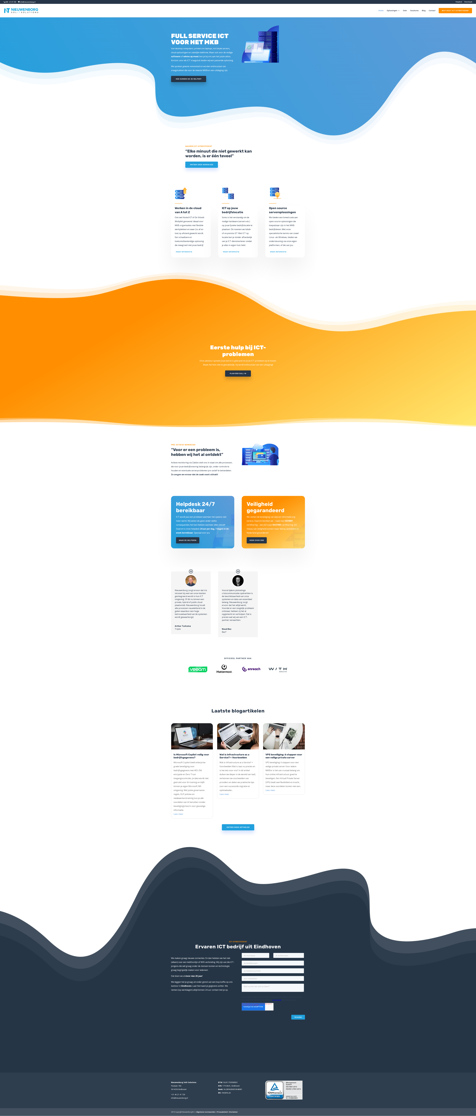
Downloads (468, 2)
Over (405, 10)
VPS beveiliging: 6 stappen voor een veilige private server (284, 756)
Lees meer (178, 814)
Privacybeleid (222, 1112)
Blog (424, 10)
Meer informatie (184, 252)
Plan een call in (238, 373)
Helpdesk (459, 2)
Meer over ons (257, 540)
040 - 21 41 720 (10, 2)
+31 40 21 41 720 (178, 1094)
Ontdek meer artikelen (238, 827)
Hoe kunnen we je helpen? (188, 79)
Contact (432, 10)
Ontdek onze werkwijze (201, 165)
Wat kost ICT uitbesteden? (455, 10)
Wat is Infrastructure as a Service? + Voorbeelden (234, 756)
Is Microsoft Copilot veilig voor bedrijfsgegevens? (191, 756)
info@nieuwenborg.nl (179, 1098)
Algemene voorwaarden (205, 1112)
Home (381, 10)
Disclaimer (233, 1112)
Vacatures (414, 10)
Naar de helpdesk (187, 540)
